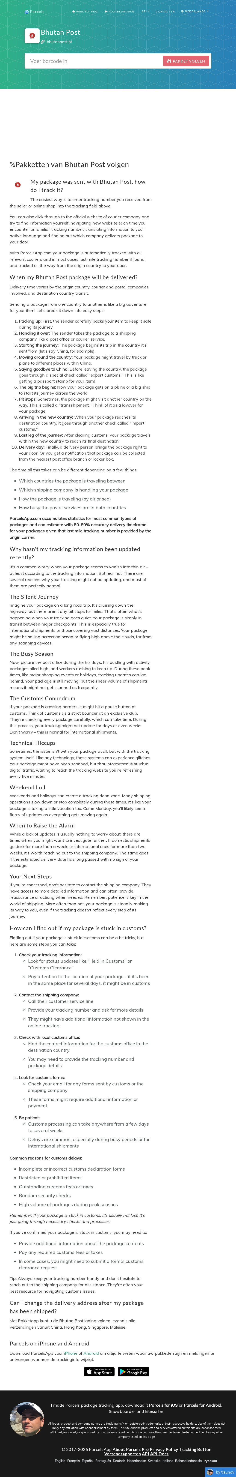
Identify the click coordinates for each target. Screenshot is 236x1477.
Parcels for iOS (163, 1405)
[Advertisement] (118, 121)
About (119, 1449)
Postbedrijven (121, 11)
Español (87, 1461)
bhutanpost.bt (59, 41)
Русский (210, 1461)
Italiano (167, 1461)
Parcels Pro (86, 11)
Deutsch (119, 1461)
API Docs (159, 1453)
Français (73, 1461)
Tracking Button (195, 1449)
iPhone (70, 1353)
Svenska (154, 1461)
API (145, 1453)
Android (91, 1353)
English (60, 1461)
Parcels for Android (202, 1405)
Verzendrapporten (122, 1453)
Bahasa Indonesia (188, 1461)
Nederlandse (136, 1461)
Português (103, 1461)
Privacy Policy (164, 1449)
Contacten (165, 11)
